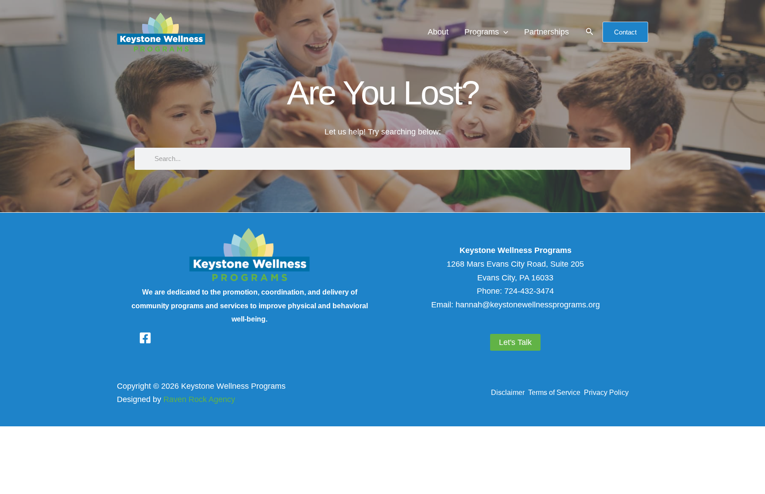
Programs (481, 31)
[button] (503, 31)
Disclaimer (508, 392)
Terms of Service (556, 392)
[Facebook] (145, 338)
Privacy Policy (606, 392)
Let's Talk (515, 342)
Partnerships (546, 31)
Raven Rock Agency (199, 399)
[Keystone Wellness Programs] (161, 31)
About (438, 31)
